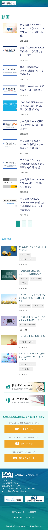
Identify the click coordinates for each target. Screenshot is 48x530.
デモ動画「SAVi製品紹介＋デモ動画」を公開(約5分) (31, 125)
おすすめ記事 (25, 255)
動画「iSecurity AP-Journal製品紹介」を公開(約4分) (32, 71)
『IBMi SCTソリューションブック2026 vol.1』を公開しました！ (32, 298)
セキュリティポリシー (24, 517)
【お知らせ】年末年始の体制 (32, 336)
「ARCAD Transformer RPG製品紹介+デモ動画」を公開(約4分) (31, 106)
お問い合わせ (26, 443)
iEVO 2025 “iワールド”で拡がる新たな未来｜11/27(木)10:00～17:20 (32, 356)
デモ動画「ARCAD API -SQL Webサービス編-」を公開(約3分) (32, 183)
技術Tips (23, 283)
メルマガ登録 (26, 429)
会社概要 (32, 512)
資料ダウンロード (26, 458)
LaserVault (24, 278)
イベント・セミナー (27, 259)
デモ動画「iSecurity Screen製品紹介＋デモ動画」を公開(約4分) (31, 144)
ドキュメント (38, 305)
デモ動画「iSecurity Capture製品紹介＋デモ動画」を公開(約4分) (32, 164)
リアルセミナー (25, 369)
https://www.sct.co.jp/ (17, 491)
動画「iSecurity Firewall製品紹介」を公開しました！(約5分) (32, 51)
